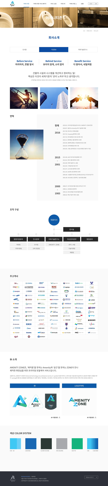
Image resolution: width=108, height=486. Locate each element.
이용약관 (33, 476)
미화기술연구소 (83, 50)
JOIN (96, 3)
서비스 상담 (53, 4)
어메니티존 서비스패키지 (39, 4)
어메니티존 (26, 4)
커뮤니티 (63, 4)
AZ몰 (82, 4)
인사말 (25, 50)
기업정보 (53, 50)
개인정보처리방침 (25, 476)
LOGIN (90, 3)
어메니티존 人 (73, 4)
